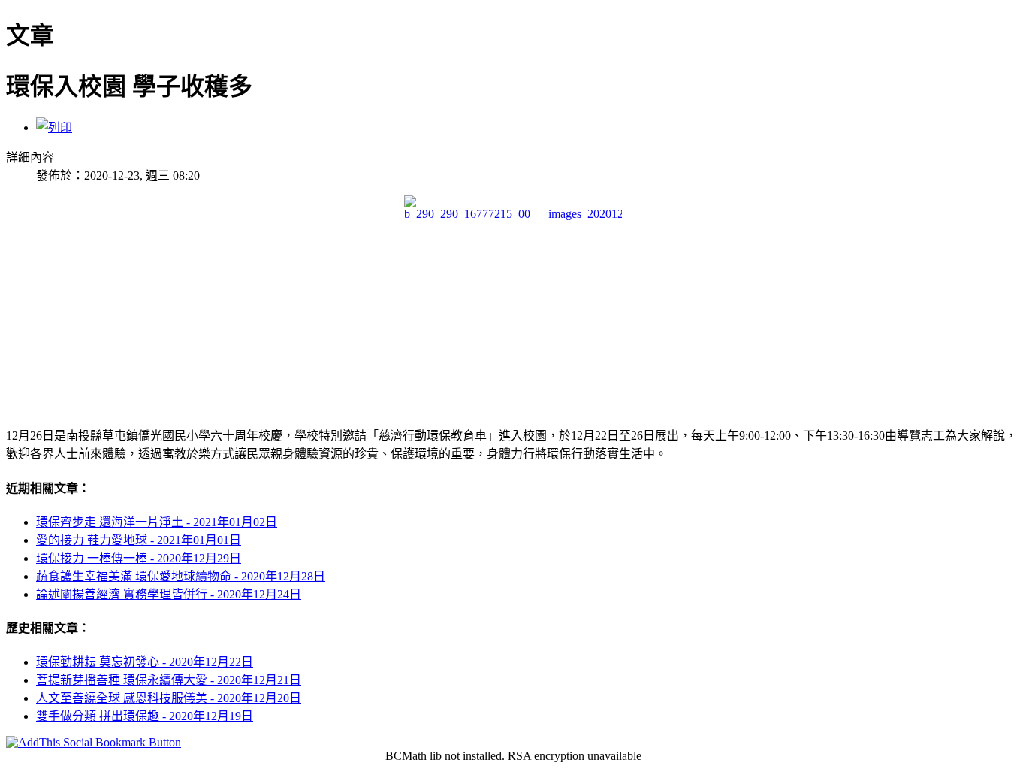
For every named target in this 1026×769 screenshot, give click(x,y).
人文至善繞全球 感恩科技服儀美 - (168, 698)
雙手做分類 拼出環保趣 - (144, 716)
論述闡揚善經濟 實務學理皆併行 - (168, 594)
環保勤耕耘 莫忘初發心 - (144, 661)
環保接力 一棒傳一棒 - (138, 558)
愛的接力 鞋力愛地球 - (138, 540)
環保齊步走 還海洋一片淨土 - (156, 522)
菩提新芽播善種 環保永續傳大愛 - (168, 680)
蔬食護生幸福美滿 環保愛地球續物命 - (180, 576)
